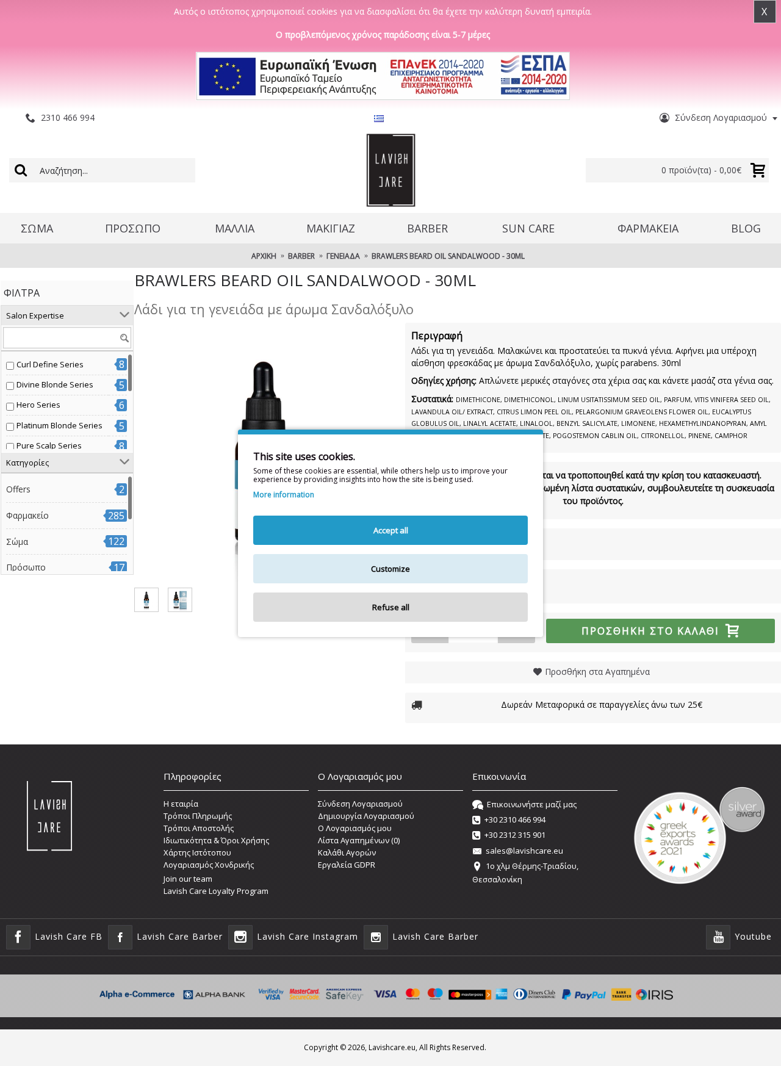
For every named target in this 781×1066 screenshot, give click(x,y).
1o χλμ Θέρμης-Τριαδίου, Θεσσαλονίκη (525, 872)
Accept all (390, 530)
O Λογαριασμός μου (355, 828)
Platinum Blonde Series (59, 425)
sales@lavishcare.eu (524, 850)
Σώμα (17, 541)
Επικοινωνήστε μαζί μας (532, 804)
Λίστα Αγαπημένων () (359, 840)
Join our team (188, 878)
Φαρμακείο (27, 515)
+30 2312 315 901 (514, 835)
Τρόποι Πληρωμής (198, 815)
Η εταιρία (181, 803)
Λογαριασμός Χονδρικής (209, 864)
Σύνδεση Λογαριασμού (360, 803)
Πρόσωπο (26, 567)
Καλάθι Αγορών (347, 852)
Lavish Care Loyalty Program (216, 890)
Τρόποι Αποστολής (199, 828)
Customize (390, 568)
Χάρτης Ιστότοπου (197, 852)
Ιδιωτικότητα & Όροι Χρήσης (216, 840)
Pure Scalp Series (49, 445)
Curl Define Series (50, 364)
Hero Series (38, 404)
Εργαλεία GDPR (346, 864)
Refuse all (390, 607)
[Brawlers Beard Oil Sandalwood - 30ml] (146, 600)
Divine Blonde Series (54, 384)
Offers (18, 489)
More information (283, 495)
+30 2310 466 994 (514, 819)
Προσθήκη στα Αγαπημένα (597, 671)
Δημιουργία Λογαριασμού (366, 815)
